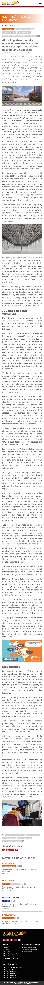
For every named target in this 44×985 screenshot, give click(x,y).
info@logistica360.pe (9, 971)
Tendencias (6, 883)
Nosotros (6, 950)
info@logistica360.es (9, 978)
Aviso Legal (6, 952)
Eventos (5, 948)
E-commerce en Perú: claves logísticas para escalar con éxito (19, 905)
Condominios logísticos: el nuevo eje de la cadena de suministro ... (21, 888)
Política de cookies (9, 956)
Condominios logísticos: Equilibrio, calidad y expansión (19, 870)
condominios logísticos (23, 32)
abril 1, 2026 (6, 874)
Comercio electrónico (12, 897)
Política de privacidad (10, 954)
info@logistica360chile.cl (11, 973)
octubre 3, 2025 (6, 891)
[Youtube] (19, 940)
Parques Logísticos (8, 29)
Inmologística (12, 17)
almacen (31, 29)
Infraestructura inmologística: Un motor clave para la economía (20, 922)
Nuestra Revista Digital (29, 948)
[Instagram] (16, 850)
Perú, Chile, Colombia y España (13, 967)
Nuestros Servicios (28, 952)
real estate (33, 35)
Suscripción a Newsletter (30, 950)
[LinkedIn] (3, 850)
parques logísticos (23, 35)
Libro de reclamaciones (10, 958)
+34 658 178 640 (8, 969)
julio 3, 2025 (5, 908)
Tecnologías (6, 901)
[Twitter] (7, 850)
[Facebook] (12, 850)
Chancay (18, 883)
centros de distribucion (9, 32)
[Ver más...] (18, 866)
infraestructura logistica (9, 35)
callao (12, 883)
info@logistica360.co (9, 975)
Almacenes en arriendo (9, 866)
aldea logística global (21, 29)
